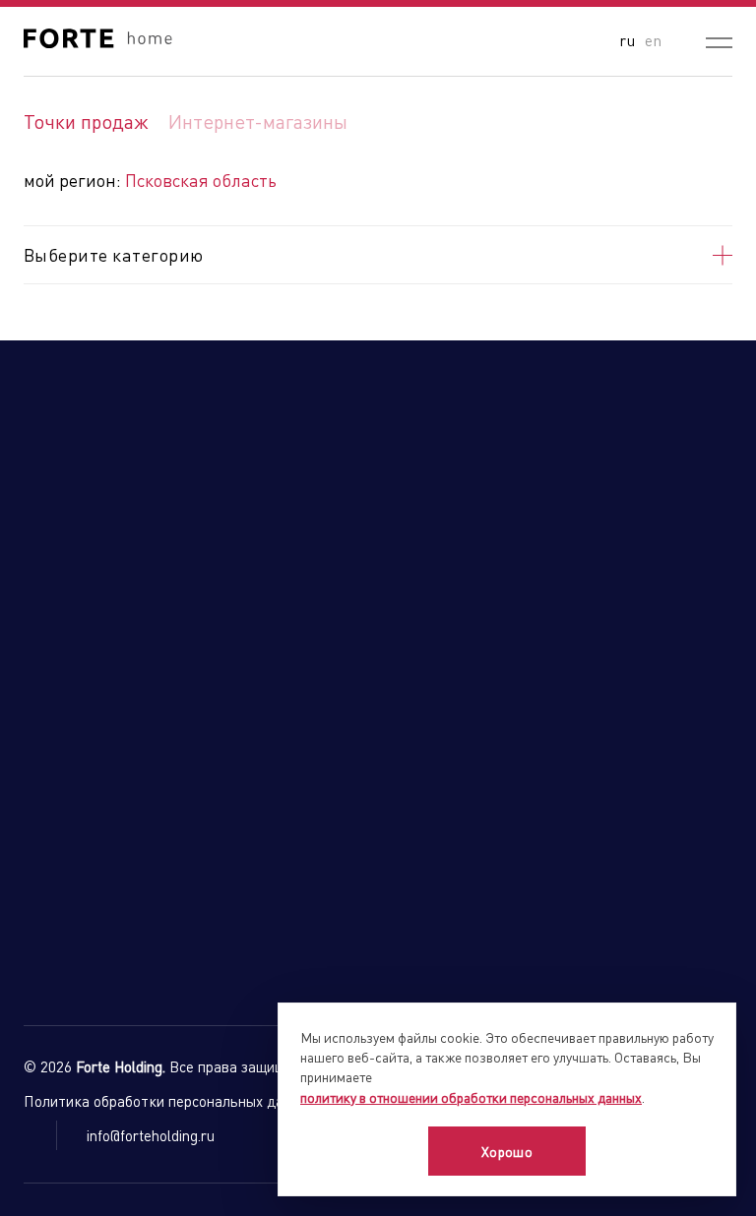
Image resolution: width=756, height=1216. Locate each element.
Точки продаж (86, 121)
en (653, 40)
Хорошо (507, 1151)
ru (627, 40)
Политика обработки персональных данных (170, 1101)
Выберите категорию (114, 254)
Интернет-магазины (257, 121)
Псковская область (201, 179)
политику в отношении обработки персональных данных (471, 1097)
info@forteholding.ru (151, 1135)
